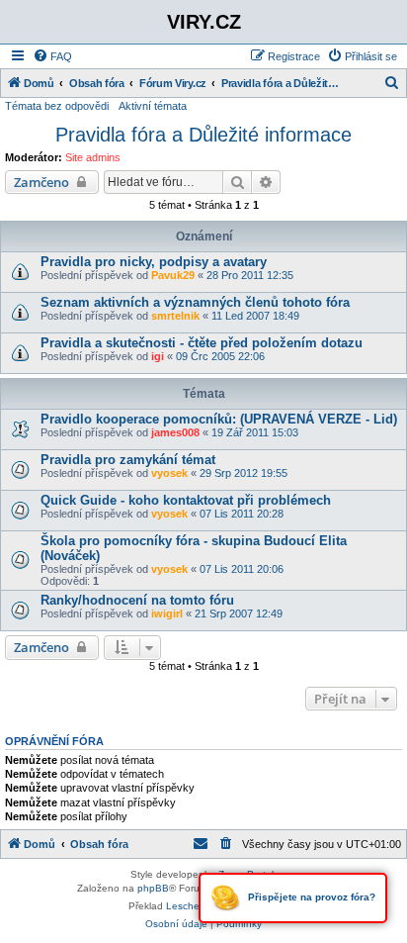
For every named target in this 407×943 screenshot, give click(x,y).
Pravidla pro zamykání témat (128, 459)
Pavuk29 (173, 275)
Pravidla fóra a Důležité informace (203, 134)
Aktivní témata (153, 106)
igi (157, 356)
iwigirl (167, 613)
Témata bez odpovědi (57, 106)
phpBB (153, 888)
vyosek (169, 473)
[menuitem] (52, 56)
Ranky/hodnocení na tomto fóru (137, 600)
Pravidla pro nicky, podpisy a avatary (154, 261)
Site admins (93, 157)
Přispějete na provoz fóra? (310, 897)
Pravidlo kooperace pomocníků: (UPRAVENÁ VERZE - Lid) (219, 419)
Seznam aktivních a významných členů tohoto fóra (195, 302)
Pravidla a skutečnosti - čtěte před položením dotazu (202, 342)
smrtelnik (175, 316)
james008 (175, 432)
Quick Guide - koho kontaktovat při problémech (186, 500)
